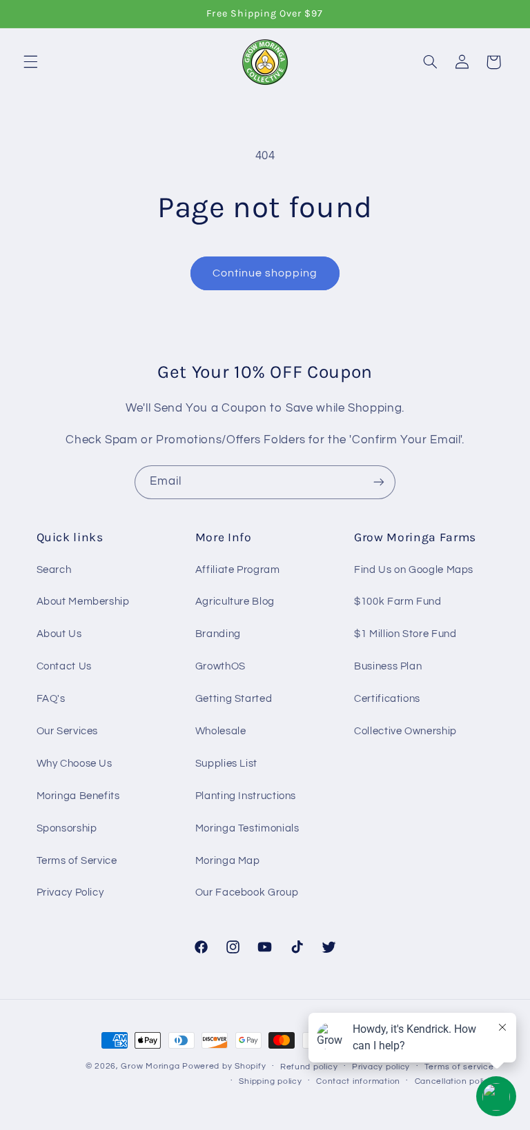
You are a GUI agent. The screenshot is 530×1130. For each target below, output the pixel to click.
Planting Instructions (245, 796)
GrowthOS (220, 666)
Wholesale (220, 731)
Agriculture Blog (235, 601)
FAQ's (51, 699)
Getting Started (233, 699)
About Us (59, 634)
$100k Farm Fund (397, 601)
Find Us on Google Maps (413, 570)
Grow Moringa (150, 1066)
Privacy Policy (70, 892)
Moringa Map (227, 861)
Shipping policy (270, 1081)
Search (54, 570)
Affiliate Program (237, 570)
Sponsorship (67, 828)
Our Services (68, 731)
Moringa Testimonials (247, 828)
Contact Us (64, 666)
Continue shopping (265, 273)
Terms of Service (77, 861)
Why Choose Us (74, 763)
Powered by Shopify (224, 1066)
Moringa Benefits (78, 796)
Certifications (387, 699)
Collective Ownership (405, 731)
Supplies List (226, 763)
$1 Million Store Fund (405, 634)
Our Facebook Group (246, 892)
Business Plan (388, 666)
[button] (30, 62)
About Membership (83, 601)
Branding (218, 634)
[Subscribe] (379, 482)
